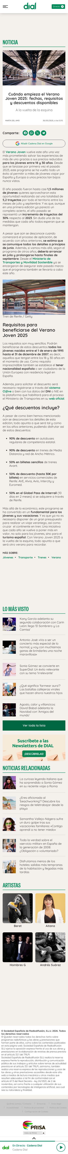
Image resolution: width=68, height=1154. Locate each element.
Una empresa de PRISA (34, 1125)
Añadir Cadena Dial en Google (37, 143)
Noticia (10, 42)
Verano (56, 557)
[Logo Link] (30, 6)
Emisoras (41, 1103)
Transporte (25, 557)
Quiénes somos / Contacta (19, 1103)
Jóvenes (8, 557)
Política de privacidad (34, 1107)
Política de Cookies (58, 1107)
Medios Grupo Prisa (34, 1133)
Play (60, 1147)
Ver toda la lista (34, 725)
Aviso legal (56, 1103)
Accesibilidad (12, 1107)
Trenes (42, 557)
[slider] (34, 1141)
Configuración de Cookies (36, 1111)
